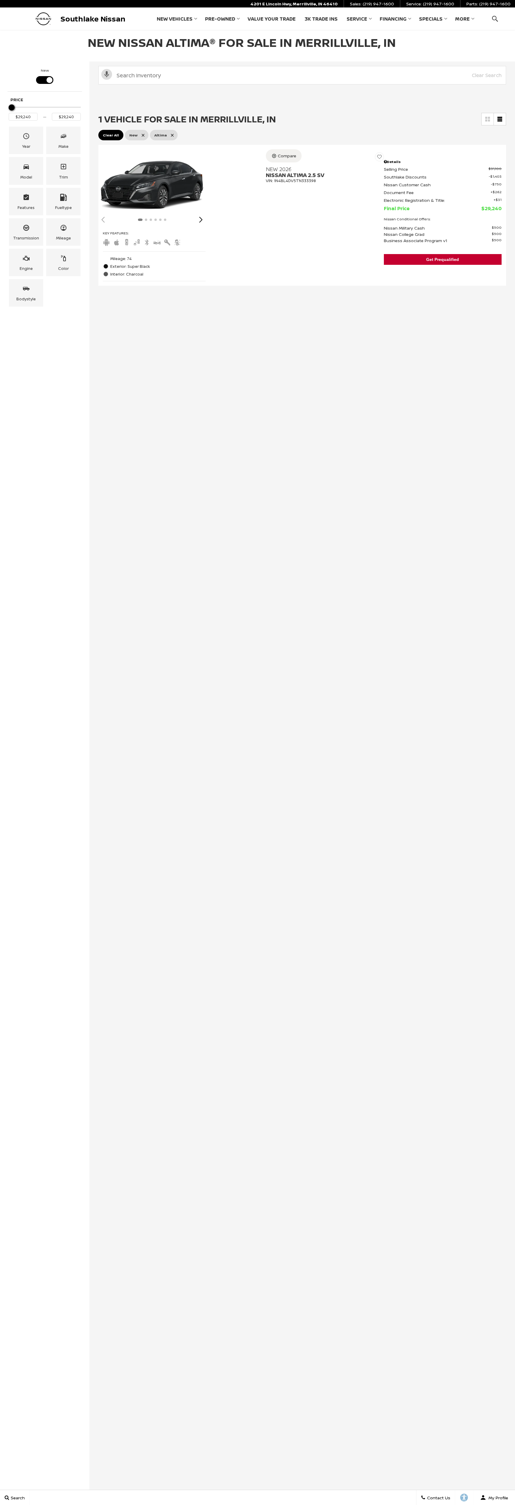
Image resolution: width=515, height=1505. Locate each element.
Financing (393, 19)
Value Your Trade (272, 19)
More (462, 20)
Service (357, 19)
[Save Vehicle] (379, 156)
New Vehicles (175, 19)
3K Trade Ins (321, 19)
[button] (495, 18)
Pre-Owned (220, 19)
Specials (431, 19)
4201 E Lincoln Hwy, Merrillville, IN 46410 (294, 4)
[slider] (12, 107)
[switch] (44, 75)
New (45, 70)
